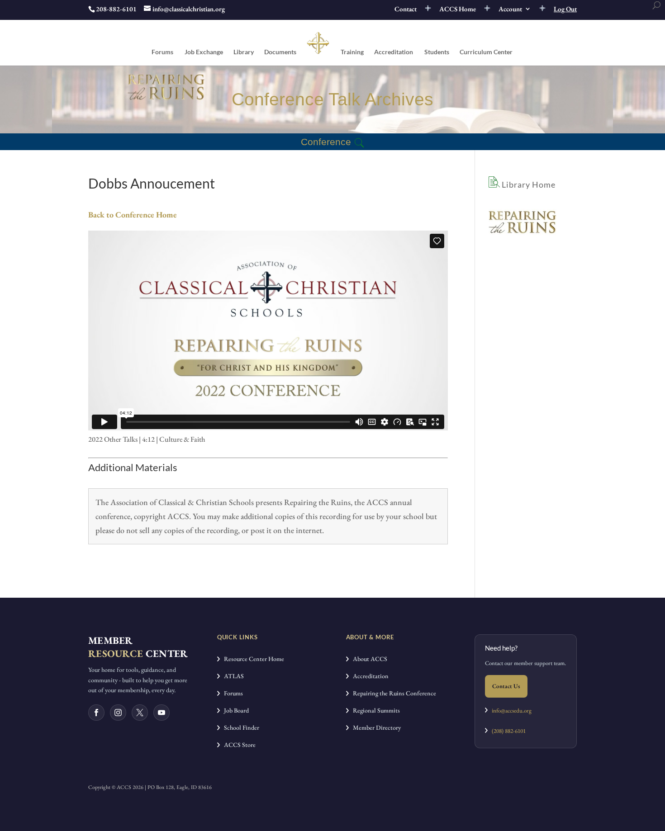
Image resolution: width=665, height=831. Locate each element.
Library (243, 52)
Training (352, 52)
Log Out (565, 9)
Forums (162, 52)
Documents (280, 52)
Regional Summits (374, 710)
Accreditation (393, 52)
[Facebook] (96, 712)
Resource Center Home (252, 659)
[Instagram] (118, 712)
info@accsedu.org (512, 710)
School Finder (239, 727)
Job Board (234, 710)
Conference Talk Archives (332, 99)
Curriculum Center (486, 52)
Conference (326, 142)
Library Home (528, 184)
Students (436, 52)
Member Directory (375, 727)
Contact (405, 9)
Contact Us (506, 686)
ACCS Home (457, 9)
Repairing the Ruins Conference (392, 693)
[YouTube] (161, 712)
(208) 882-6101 (507, 731)
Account (510, 9)
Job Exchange (204, 52)
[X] (140, 712)
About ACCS (368, 659)
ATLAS (232, 676)
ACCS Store (238, 745)
